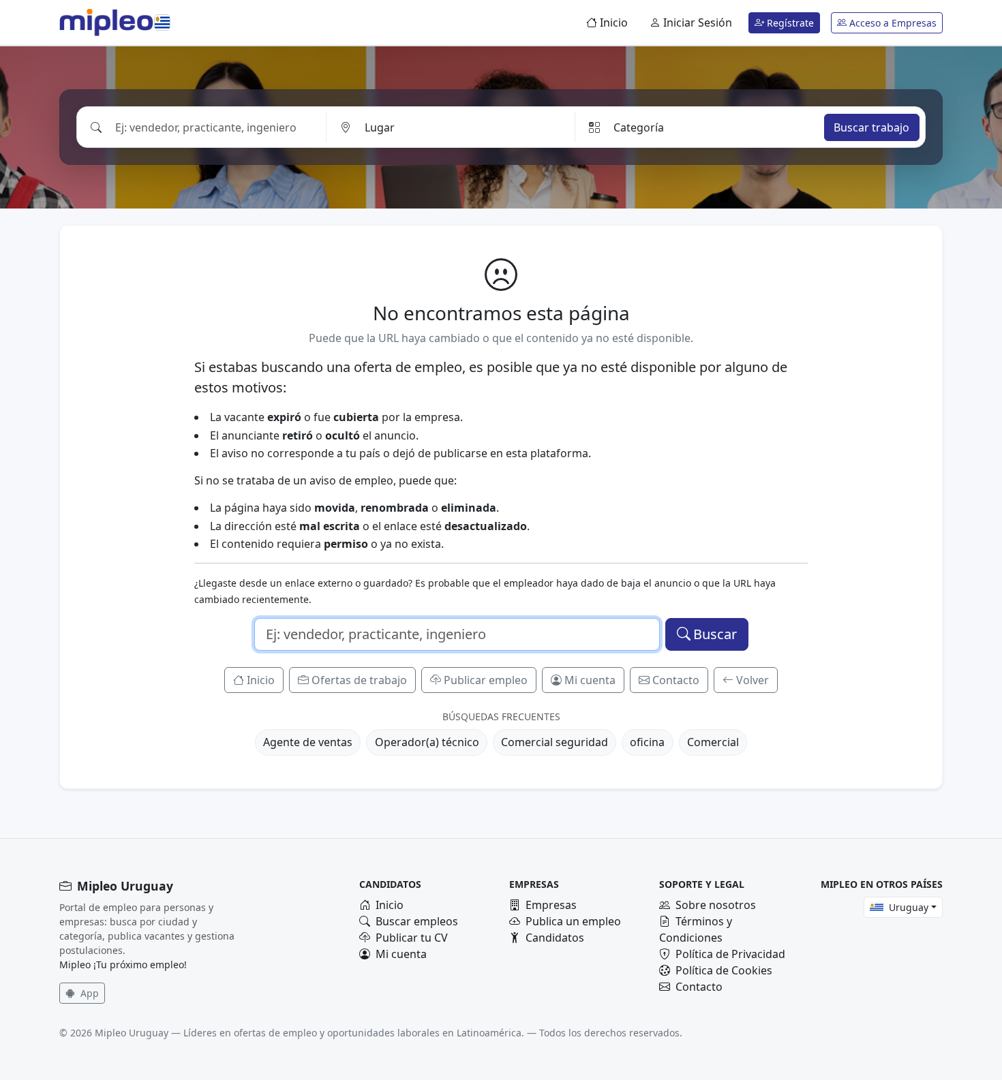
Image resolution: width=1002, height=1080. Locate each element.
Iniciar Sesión (696, 22)
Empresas (551, 904)
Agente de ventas (307, 742)
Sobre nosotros (715, 904)
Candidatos (555, 937)
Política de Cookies (723, 970)
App (88, 993)
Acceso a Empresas (892, 22)
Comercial (713, 742)
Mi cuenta (590, 680)
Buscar (715, 634)
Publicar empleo (486, 680)
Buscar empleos (417, 921)
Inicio (612, 22)
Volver (752, 680)
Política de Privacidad (730, 953)
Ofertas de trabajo (359, 680)
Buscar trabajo (871, 127)
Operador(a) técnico (427, 742)
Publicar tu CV (412, 937)
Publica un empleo (573, 921)
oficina (647, 742)
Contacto (675, 680)
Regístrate (789, 22)
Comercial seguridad (554, 742)
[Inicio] (106, 22)
